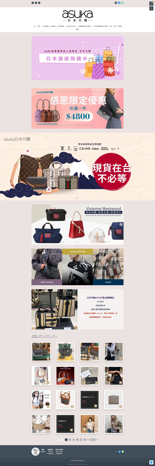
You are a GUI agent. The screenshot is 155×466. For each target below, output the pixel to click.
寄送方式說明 (59, 451)
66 (77, 439)
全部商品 (50, 449)
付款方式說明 (59, 449)
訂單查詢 (50, 451)
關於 (43, 449)
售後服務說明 (59, 453)
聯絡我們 (43, 451)
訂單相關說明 (50, 453)
